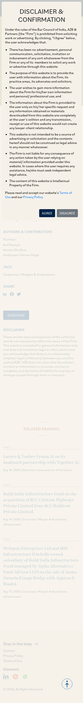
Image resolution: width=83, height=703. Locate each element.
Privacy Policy (33, 197)
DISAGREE (67, 213)
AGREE (47, 213)
